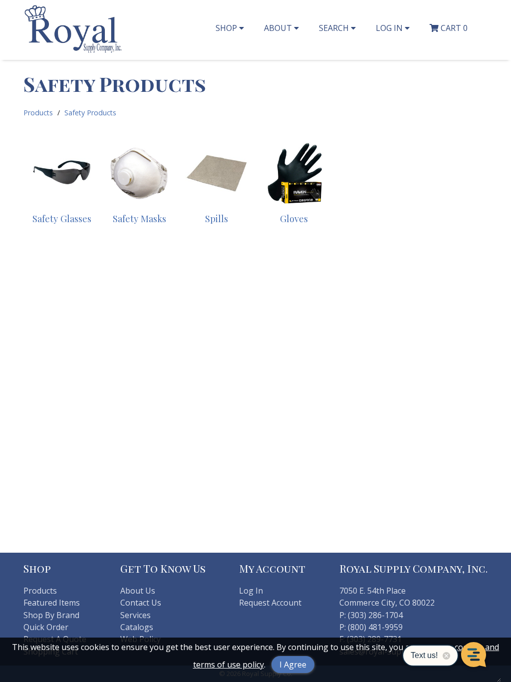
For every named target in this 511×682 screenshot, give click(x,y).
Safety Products (90, 112)
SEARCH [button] (335, 27)
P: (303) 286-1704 (371, 615)
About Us (137, 590)
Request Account (270, 602)
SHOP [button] (227, 27)
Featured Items (51, 602)
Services (135, 615)
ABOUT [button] (279, 27)
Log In (251, 590)
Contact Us (140, 602)
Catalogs (136, 627)
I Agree (292, 664)
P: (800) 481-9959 (371, 627)
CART (453, 27)
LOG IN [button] (390, 27)
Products (38, 112)
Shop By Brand (51, 615)
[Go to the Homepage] (73, 51)
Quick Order (45, 627)
